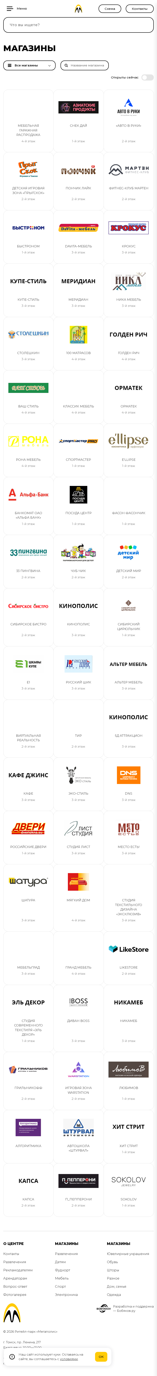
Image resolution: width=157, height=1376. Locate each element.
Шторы (113, 1270)
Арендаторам (15, 1278)
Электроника (66, 1295)
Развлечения (14, 1262)
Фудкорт (62, 1270)
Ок (101, 1357)
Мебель (62, 1278)
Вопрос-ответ (15, 1287)
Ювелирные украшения (128, 1254)
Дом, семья (116, 1287)
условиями (69, 1359)
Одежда (114, 1295)
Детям (60, 1262)
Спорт (60, 1287)
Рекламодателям (18, 1270)
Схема (110, 9)
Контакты (140, 9)
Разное (113, 1278)
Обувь (112, 1262)
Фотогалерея (14, 1295)
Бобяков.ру (126, 1311)
